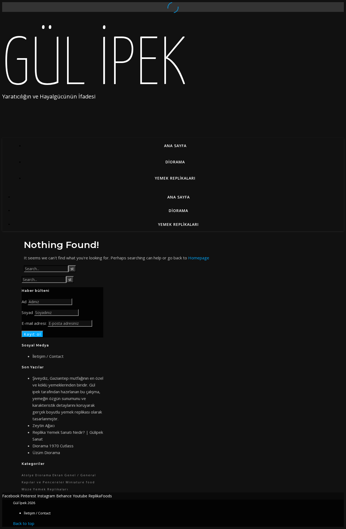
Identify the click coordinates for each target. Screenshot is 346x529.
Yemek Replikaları (175, 178)
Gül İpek (94, 66)
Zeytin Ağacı (43, 425)
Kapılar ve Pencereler (43, 482)
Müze (27, 489)
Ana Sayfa (175, 145)
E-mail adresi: (35, 323)
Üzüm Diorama (46, 452)
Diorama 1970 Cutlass (53, 445)
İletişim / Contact (48, 356)
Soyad (27, 312)
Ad (24, 301)
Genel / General (80, 475)
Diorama (175, 161)
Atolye (28, 475)
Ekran (57, 475)
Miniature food (80, 482)
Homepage (198, 257)
